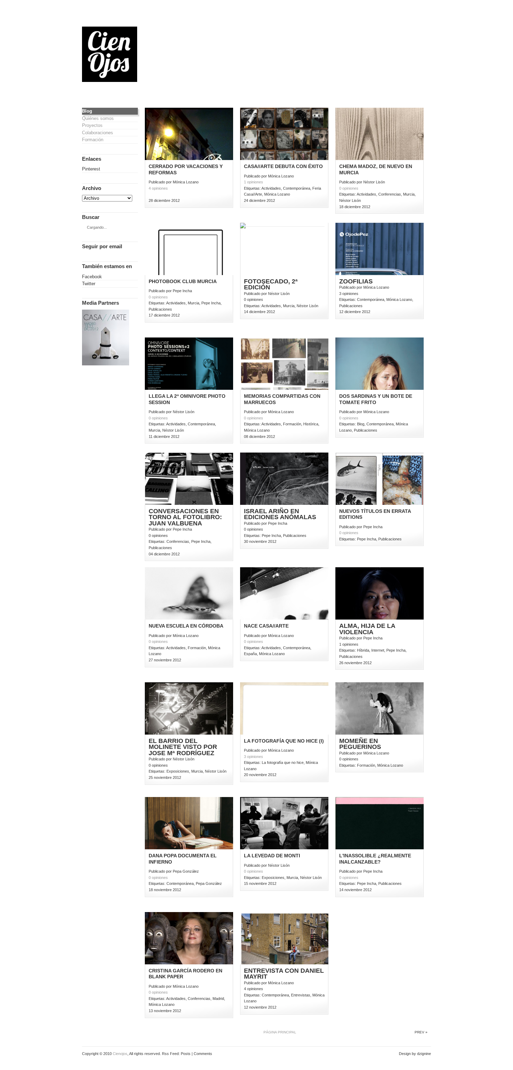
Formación (92, 139)
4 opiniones (158, 188)
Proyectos (92, 125)
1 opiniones (253, 182)
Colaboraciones (97, 132)
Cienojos (120, 1054)
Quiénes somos (98, 118)
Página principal (279, 1032)
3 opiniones (253, 756)
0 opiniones (348, 188)
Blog (87, 111)
